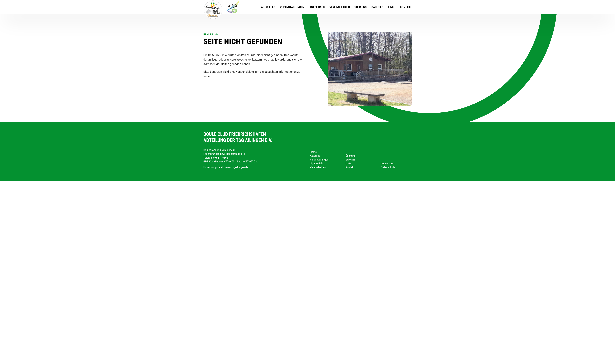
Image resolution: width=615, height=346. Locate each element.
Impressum (387, 163)
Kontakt (406, 7)
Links (391, 7)
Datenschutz (388, 167)
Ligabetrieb (317, 7)
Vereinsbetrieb (339, 7)
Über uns (360, 7)
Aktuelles (268, 7)
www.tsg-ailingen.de (236, 167)
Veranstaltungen (292, 7)
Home (313, 151)
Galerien (377, 7)
